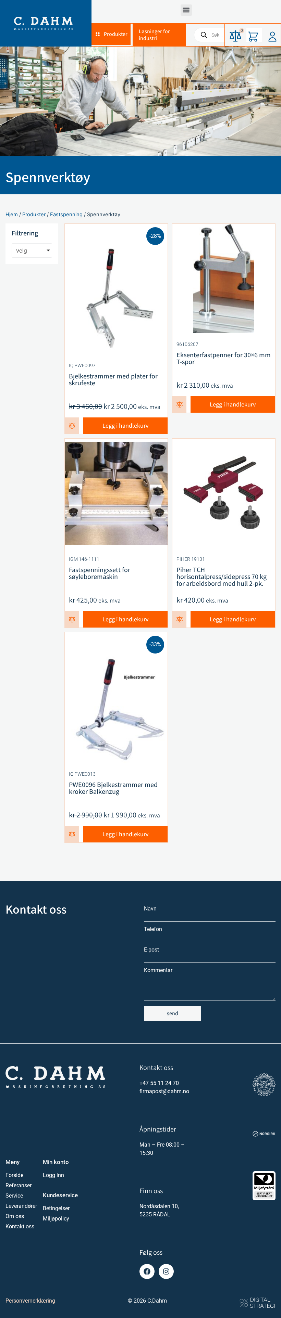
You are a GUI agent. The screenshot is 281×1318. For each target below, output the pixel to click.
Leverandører (20, 1206)
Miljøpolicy (56, 1218)
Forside (14, 1175)
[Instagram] (166, 1271)
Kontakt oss (19, 1226)
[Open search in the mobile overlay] (232, 35)
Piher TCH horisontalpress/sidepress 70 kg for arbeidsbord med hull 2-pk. (221, 576)
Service (14, 1195)
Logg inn (53, 1175)
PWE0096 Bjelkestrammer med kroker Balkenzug (113, 788)
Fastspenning (66, 214)
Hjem (11, 214)
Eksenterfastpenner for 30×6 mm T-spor (223, 358)
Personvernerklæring (30, 1300)
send (172, 1013)
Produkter (34, 214)
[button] (186, 10)
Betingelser (56, 1208)
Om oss (14, 1216)
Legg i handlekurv (125, 425)
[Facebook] (147, 1271)
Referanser (18, 1185)
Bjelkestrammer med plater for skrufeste (113, 379)
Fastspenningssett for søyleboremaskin (99, 573)
